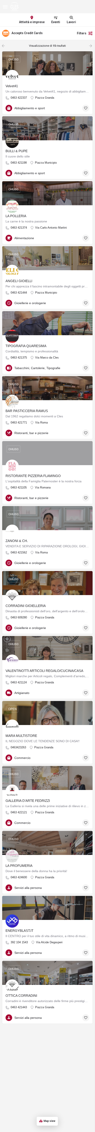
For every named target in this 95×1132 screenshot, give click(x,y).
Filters (81, 33)
